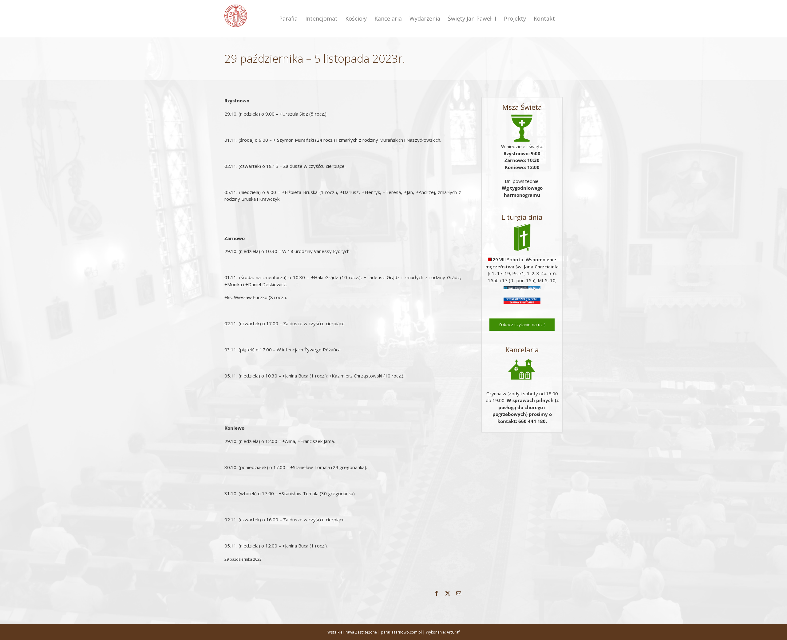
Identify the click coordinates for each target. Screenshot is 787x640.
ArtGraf (453, 632)
